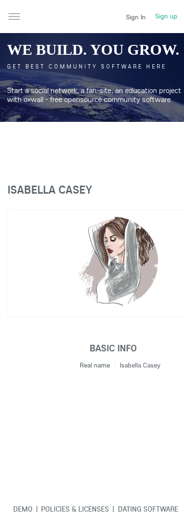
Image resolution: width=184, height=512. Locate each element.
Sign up (166, 16)
